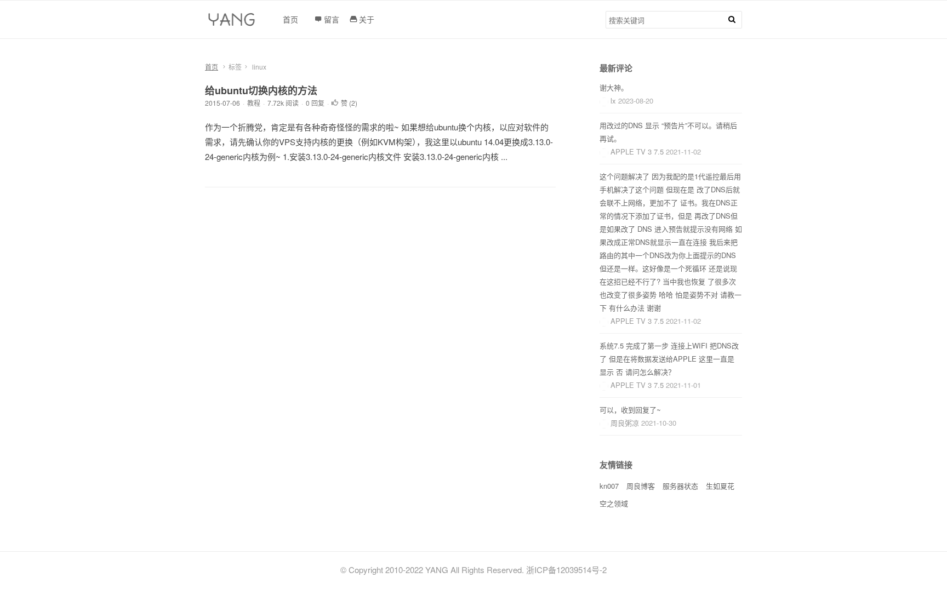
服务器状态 (680, 486)
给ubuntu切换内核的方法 (261, 90)
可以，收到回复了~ (630, 409)
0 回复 (315, 102)
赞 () (349, 102)
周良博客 (640, 486)
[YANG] (233, 22)
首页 (211, 66)
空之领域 (614, 503)
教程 (253, 102)
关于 (366, 19)
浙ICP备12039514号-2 (566, 569)
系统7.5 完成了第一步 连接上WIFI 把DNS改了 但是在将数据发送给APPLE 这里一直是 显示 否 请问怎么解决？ (669, 358)
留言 (331, 19)
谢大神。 (614, 87)
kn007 (609, 486)
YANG (436, 569)
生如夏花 (720, 486)
